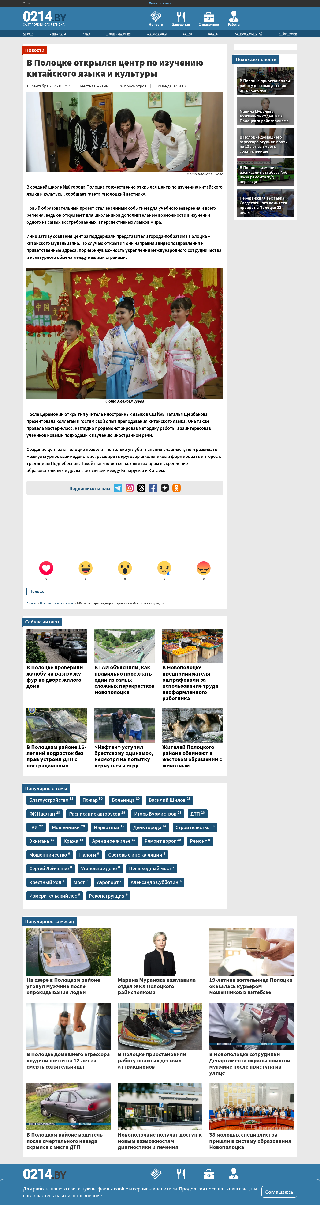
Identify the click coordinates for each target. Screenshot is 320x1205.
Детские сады (157, 33)
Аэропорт (109, 881)
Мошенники (68, 827)
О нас (27, 3)
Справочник (209, 24)
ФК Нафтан (44, 813)
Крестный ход (46, 881)
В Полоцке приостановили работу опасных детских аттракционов (265, 85)
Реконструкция (108, 895)
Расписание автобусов (97, 813)
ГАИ (36, 827)
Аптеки (28, 33)
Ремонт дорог (163, 840)
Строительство (195, 827)
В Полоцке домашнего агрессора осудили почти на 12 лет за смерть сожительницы (264, 143)
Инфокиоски (288, 33)
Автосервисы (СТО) (248, 33)
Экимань (41, 840)
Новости (156, 24)
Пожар (92, 799)
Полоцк (37, 591)
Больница (126, 799)
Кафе (86, 33)
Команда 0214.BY (171, 86)
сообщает (76, 194)
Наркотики (109, 827)
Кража (73, 840)
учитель (94, 414)
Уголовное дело (100, 868)
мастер (52, 428)
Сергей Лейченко (50, 868)
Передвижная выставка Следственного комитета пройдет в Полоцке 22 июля (263, 204)
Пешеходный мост (151, 868)
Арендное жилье (113, 840)
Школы (213, 33)
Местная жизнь (94, 86)
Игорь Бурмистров (157, 813)
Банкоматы (58, 33)
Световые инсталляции (136, 854)
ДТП (197, 813)
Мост (81, 881)
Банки (187, 33)
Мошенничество (49, 854)
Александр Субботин (156, 881)
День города (149, 827)
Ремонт (200, 840)
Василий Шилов (169, 799)
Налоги (89, 854)
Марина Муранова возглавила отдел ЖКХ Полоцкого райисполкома (264, 115)
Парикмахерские (118, 33)
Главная (31, 603)
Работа (234, 24)
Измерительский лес (54, 895)
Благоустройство (51, 799)
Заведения (181, 24)
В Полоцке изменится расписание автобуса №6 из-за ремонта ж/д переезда (263, 174)
